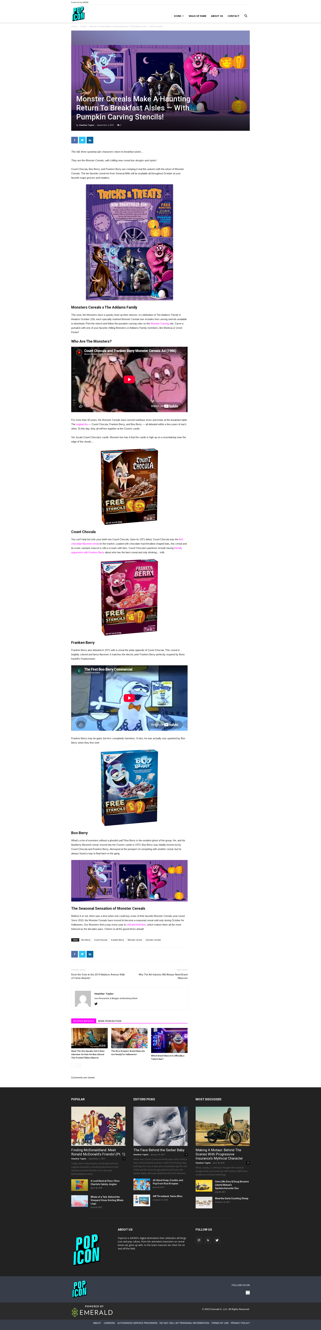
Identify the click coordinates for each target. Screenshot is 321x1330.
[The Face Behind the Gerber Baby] (160, 1126)
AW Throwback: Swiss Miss (167, 1196)
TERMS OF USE (220, 1323)
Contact (233, 16)
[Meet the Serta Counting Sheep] (204, 1202)
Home (74, 26)
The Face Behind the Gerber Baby (158, 1150)
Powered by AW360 (79, 2)
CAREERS (109, 1323)
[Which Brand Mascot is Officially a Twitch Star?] (169, 1040)
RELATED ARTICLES (83, 1021)
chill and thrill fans (136, 924)
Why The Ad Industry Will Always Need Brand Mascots (163, 976)
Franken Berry (117, 940)
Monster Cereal (135, 940)
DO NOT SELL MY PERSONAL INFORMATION (184, 1323)
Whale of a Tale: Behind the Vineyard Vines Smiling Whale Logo (107, 1200)
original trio (82, 424)
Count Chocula (100, 940)
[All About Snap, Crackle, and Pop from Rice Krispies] (141, 1184)
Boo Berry (85, 940)
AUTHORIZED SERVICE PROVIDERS (137, 1323)
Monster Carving (160, 323)
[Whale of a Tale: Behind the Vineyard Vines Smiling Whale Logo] (79, 1201)
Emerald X (216, 1309)
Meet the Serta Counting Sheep (231, 1198)
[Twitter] (97, 1004)
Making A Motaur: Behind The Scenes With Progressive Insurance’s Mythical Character (219, 1154)
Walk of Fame (197, 16)
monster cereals (153, 940)
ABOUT (97, 1323)
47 (248, 1163)
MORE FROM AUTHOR (109, 1021)
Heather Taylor (86, 125)
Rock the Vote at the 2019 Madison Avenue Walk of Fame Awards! (98, 976)
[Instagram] (199, 1240)
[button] (246, 16)
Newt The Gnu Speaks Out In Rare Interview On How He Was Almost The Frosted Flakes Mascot (87, 1054)
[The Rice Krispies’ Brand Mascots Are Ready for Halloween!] (129, 1038)
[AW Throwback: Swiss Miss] (141, 1200)
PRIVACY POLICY (240, 1323)
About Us (217, 16)
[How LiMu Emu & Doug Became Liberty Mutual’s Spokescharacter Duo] (204, 1186)
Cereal (83, 26)
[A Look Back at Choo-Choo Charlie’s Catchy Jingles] (79, 1185)
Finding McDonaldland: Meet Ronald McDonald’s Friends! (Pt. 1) (98, 1152)
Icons (177, 16)
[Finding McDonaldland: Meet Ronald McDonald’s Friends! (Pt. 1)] (98, 1126)
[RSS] (208, 1240)
